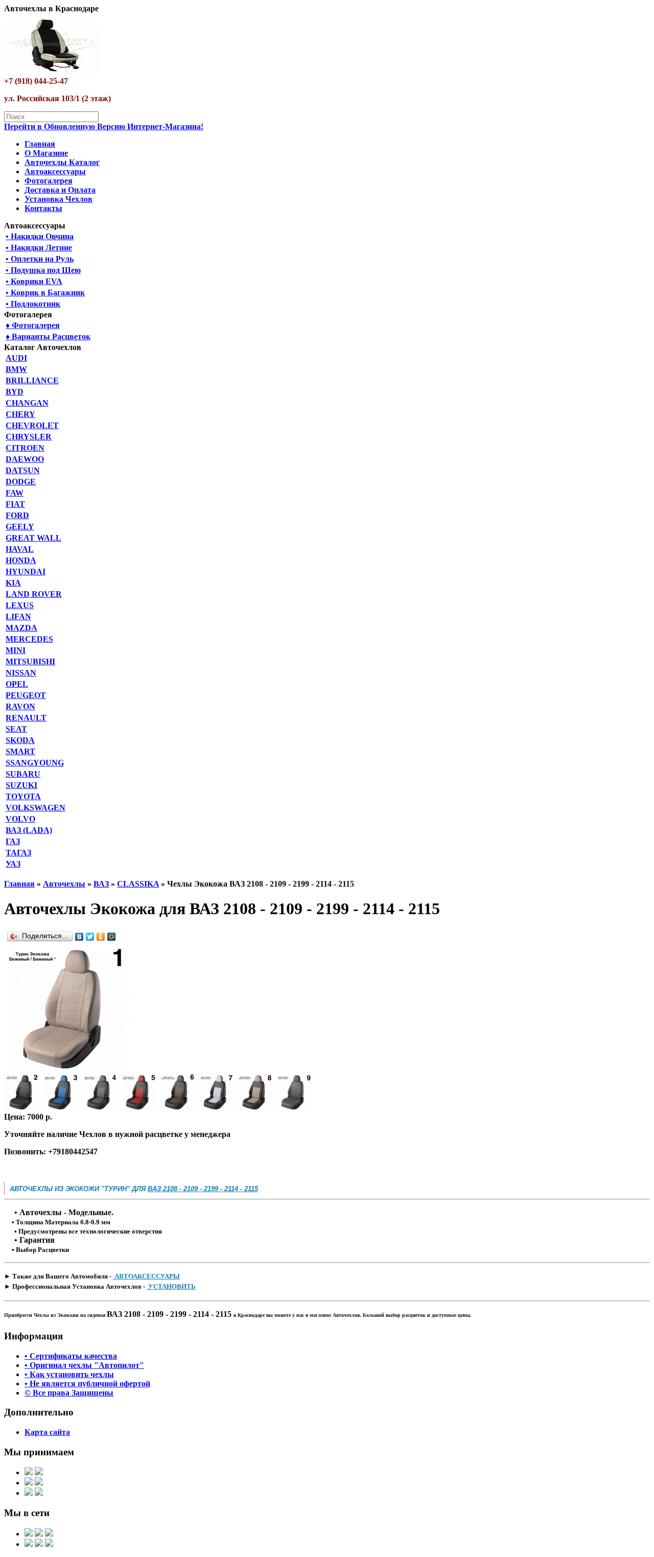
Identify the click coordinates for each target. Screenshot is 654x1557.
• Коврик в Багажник (45, 292)
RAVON (20, 706)
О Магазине (46, 153)
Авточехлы (64, 883)
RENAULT (26, 717)
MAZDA (21, 627)
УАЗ (13, 863)
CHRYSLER (29, 436)
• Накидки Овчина (40, 236)
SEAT (16, 729)
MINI (16, 650)
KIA (13, 582)
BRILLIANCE (32, 380)
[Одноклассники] (101, 936)
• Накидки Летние (39, 247)
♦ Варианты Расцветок (48, 336)
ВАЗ (101, 883)
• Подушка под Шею (43, 270)
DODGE (21, 481)
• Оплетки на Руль (40, 258)
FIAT (15, 504)
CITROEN (25, 448)
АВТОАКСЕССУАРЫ (146, 1276)
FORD (17, 515)
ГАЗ (13, 841)
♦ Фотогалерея (33, 325)
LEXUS (20, 605)
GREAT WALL (33, 537)
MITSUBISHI (30, 661)
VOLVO (20, 819)
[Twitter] (90, 936)
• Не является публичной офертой (87, 1383)
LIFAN (18, 616)
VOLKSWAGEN (35, 807)
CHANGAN (27, 403)
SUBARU (23, 774)
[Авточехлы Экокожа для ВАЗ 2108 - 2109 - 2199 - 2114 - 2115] (68, 1068)
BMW (16, 369)
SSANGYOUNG (35, 762)
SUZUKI (21, 785)
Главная (40, 144)
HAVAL (20, 549)
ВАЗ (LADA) (29, 830)
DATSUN (23, 470)
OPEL (17, 684)
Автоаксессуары (55, 171)
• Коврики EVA (34, 281)
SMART (20, 751)
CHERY (20, 414)
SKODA (20, 740)
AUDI (16, 358)
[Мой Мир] (111, 936)
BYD (15, 391)
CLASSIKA (138, 883)
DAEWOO (25, 459)
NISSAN (21, 672)
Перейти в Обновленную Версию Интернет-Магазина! (103, 126)
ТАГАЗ (18, 852)
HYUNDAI (25, 571)
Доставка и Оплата (60, 189)
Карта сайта (47, 1432)
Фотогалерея (49, 180)
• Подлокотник (33, 303)
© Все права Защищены (69, 1392)
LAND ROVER (34, 594)
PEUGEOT (26, 695)
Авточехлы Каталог (62, 162)
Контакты (43, 208)
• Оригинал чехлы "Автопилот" (84, 1365)
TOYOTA (23, 796)
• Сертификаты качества (71, 1356)
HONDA (21, 560)
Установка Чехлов (58, 199)
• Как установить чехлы (69, 1374)
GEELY (20, 526)
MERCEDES (29, 639)
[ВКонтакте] (79, 936)
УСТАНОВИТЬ (171, 1286)
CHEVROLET (32, 425)
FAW (15, 493)
